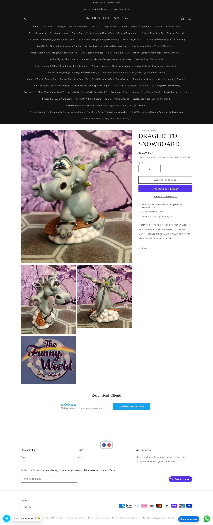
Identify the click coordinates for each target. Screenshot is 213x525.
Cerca (23, 457)
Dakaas (107, 440)
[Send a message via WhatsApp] (206, 518)
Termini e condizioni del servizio (125, 518)
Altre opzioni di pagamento (165, 196)
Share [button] (144, 248)
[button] (24, 18)
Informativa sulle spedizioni (153, 518)
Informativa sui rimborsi (75, 518)
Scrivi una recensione (131, 406)
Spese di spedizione (162, 157)
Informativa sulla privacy (98, 518)
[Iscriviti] (73, 479)
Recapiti (171, 518)
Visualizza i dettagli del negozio (157, 216)
